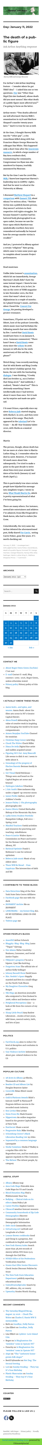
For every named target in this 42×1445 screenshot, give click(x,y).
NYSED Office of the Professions (20, 1258)
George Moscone (16, 553)
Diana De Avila (12, 746)
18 (16, 633)
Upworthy (10, 1291)
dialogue (7, 375)
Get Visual (10, 773)
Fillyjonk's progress (15, 960)
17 (11, 633)
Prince (12, 558)
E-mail (9, 674)
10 (11, 628)
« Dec (10, 647)
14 (31, 628)
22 (36, 633)
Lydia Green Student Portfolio (19, 816)
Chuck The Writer (14, 743)
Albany (9, 1183)
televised (22, 421)
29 (36, 638)
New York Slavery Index (17, 1245)
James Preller (12, 796)
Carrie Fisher (22, 548)
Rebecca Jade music (14, 858)
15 (36, 628)
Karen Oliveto (12, 809)
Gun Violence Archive (15, 1052)
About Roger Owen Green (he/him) (22, 668)
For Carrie (25, 532)
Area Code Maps (13, 1186)
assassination (30, 273)
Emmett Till (25, 198)
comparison (8, 198)
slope (8, 1354)
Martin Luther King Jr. (19, 555)
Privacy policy (12, 684)
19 (21, 633)
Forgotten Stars (13, 966)
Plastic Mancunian (14, 1373)
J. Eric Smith (11, 789)
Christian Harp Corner (16, 740)
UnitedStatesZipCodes (16, 1285)
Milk (5, 178)
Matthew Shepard (22, 195)
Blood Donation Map (15, 1193)
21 (31, 633)
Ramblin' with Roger (11, 1431)
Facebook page (12, 898)
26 (21, 638)
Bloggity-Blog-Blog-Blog (18, 943)
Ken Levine (11, 1111)
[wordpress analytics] (21, 1398)
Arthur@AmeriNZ (10, 548)
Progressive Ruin (13, 1130)
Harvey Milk (28, 553)
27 (26, 638)
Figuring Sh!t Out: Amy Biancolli (21, 753)
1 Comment (22, 558)
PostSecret (11, 1127)
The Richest (11, 1160)
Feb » (31, 647)
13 (26, 628)
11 (16, 628)
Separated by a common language (21, 1140)
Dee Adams (11, 950)
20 (26, 633)
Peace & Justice (12, 835)
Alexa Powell (11, 720)
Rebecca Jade (15, 411)
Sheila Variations (13, 1147)
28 (31, 638)
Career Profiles (12, 1206)
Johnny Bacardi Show (15, 973)
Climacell (10, 1209)
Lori (7, 1367)
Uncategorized (23, 545)
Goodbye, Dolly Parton (23, 1324)
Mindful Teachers (14, 825)
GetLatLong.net (13, 1229)
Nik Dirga (10, 993)
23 (6, 638)
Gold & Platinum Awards (17, 1097)
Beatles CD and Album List (18, 1084)
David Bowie (28, 332)
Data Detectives (13, 891)
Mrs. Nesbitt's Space (15, 976)
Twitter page (11, 921)
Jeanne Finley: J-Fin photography (21, 802)
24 (11, 638)
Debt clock (10, 1225)
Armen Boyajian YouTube (17, 733)
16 (6, 633)
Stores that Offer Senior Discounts (21, 1265)
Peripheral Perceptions (16, 1003)
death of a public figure (12, 550)
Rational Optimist (14, 848)
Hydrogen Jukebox (14, 786)
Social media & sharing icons (15, 1440)
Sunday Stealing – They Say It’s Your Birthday (19, 1376)
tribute (21, 346)
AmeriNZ (10, 940)
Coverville (10, 1091)
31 (11, 643)
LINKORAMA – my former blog (20, 911)
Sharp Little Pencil (14, 1012)
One (15, 93)
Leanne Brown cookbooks (18, 1235)
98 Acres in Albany (14, 1078)
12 (21, 628)
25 (16, 638)
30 (6, 643)
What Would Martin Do (19, 493)
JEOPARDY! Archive (14, 904)
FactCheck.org (12, 1042)
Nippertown (11, 1117)
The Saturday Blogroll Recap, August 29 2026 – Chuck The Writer (19, 1314)
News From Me (12, 1114)
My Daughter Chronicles (17, 986)
